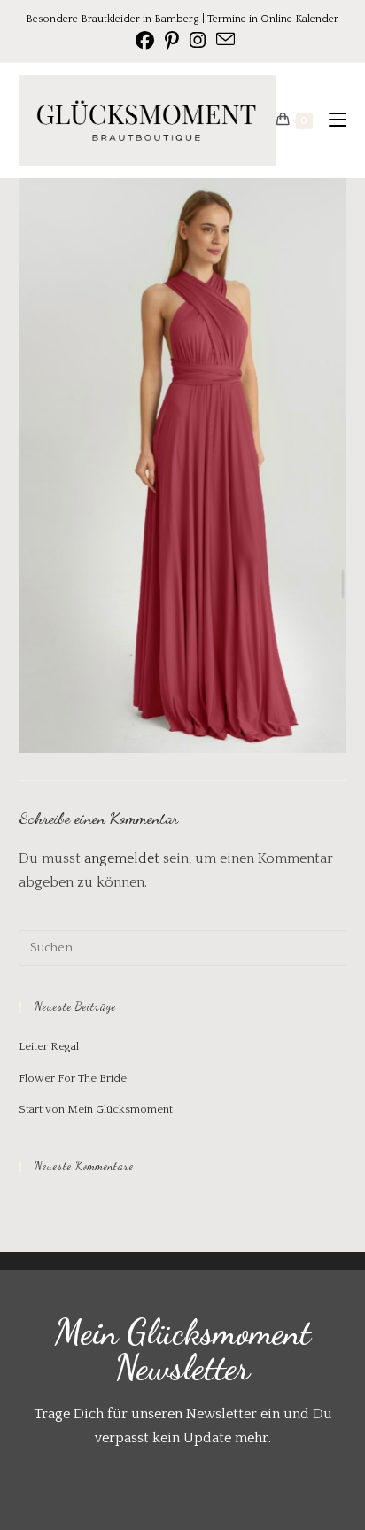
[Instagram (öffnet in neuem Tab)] (197, 40)
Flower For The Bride (73, 1078)
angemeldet (121, 858)
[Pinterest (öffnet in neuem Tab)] (171, 40)
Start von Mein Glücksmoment (96, 1109)
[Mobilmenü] (330, 120)
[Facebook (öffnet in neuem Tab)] (144, 40)
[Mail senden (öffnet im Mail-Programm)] (223, 39)
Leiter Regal (49, 1046)
